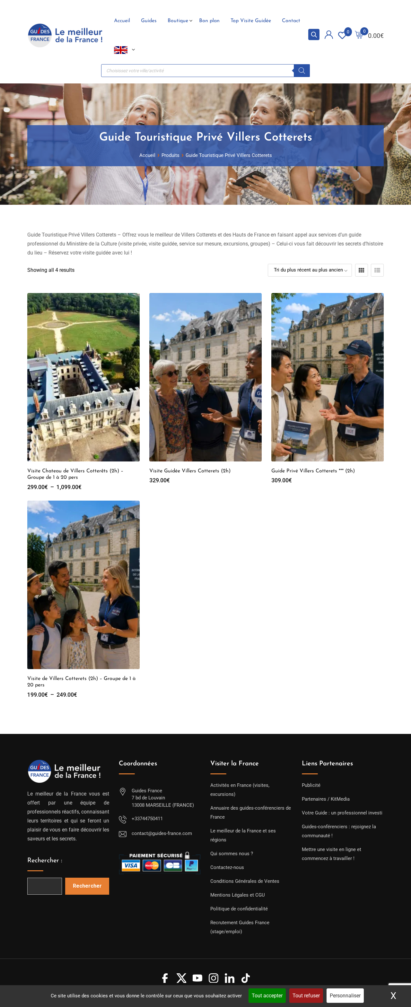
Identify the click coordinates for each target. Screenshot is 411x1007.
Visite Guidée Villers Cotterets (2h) (190, 471)
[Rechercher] (302, 70)
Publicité (311, 785)
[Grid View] (361, 270)
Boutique (178, 20)
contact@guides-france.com (162, 833)
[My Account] (329, 36)
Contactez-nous (227, 867)
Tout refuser (306, 996)
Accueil (122, 20)
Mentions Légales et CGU (237, 895)
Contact (291, 20)
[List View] (377, 270)
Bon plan (209, 20)
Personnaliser (345, 996)
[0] (359, 35)
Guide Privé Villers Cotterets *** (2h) (313, 471)
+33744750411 (147, 819)
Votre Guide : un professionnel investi (342, 813)
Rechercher (87, 886)
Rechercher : (44, 860)
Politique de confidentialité (239, 909)
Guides (149, 20)
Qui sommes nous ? (231, 853)
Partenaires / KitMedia (326, 799)
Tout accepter (267, 996)
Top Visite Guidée (251, 20)
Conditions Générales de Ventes (244, 881)
